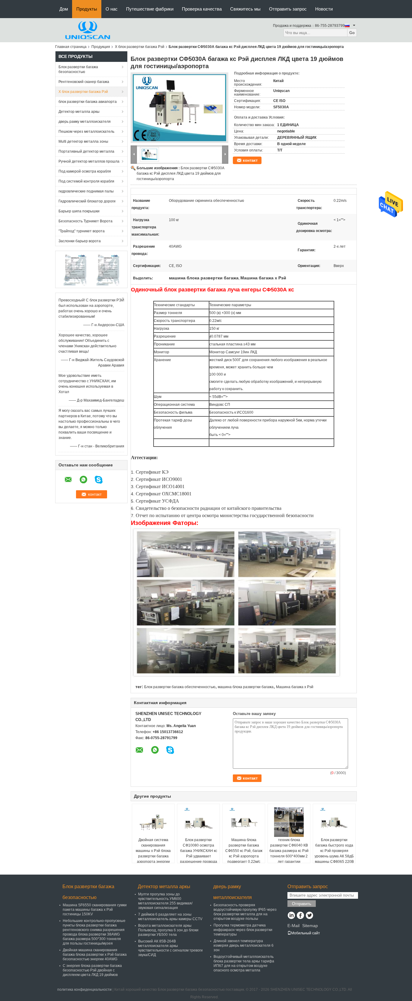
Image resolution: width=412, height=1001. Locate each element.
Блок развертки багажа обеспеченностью (179, 687)
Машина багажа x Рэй (294, 687)
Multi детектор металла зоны (83, 141)
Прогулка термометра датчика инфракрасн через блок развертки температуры (243, 929)
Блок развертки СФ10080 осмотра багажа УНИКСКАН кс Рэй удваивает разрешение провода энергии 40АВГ (198, 853)
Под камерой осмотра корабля (85, 171)
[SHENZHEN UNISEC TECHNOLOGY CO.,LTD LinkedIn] (291, 915)
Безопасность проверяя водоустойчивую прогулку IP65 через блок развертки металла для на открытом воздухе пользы (245, 912)
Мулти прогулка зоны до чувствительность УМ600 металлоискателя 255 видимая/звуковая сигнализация (165, 901)
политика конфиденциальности (84, 989)
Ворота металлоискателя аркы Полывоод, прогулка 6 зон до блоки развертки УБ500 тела (168, 930)
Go (352, 32)
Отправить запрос (288, 8)
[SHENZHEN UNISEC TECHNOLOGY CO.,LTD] (88, 30)
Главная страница (71, 47)
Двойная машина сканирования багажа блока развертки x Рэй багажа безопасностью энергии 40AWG (95, 954)
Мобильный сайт (305, 933)
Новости (324, 8)
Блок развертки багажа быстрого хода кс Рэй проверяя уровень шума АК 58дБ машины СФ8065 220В (334, 851)
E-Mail (293, 925)
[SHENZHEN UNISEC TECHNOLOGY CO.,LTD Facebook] (300, 915)
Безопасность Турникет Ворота (86, 221)
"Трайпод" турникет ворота (82, 231)
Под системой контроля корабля (86, 181)
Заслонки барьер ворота (80, 241)
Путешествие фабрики (149, 8)
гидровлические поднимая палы (86, 191)
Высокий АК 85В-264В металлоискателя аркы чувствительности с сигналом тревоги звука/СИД (170, 948)
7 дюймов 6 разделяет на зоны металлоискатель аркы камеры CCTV (170, 916)
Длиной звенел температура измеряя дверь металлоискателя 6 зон (244, 945)
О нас (112, 8)
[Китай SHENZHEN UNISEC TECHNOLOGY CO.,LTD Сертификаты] (75, 269)
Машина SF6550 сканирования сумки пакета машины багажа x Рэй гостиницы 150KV (95, 909)
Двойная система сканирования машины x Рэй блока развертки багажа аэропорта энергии (153, 851)
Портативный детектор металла (86, 151)
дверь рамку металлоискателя (85, 121)
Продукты (86, 8)
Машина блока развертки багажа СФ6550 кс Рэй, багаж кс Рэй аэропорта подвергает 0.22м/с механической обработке (243, 856)
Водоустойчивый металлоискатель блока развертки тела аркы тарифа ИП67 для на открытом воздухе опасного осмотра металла (244, 963)
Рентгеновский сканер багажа (84, 82)
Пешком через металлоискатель (86, 131)
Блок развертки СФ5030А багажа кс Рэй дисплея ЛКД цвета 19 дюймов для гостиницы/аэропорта (180, 173)
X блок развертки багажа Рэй (139, 47)
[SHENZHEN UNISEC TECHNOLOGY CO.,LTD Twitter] (309, 915)
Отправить (301, 903)
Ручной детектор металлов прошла (89, 161)
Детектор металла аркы (79, 112)
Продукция (100, 47)
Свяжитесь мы (245, 8)
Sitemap (310, 925)
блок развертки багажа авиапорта (88, 102)
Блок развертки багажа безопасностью (78, 69)
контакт (250, 160)
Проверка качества (202, 8)
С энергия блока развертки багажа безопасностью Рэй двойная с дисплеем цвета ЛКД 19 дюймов (92, 970)
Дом (63, 8)
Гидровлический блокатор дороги (87, 201)
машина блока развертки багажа (246, 687)
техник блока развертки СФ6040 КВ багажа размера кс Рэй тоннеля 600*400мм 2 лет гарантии (289, 851)
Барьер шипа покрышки (79, 211)
